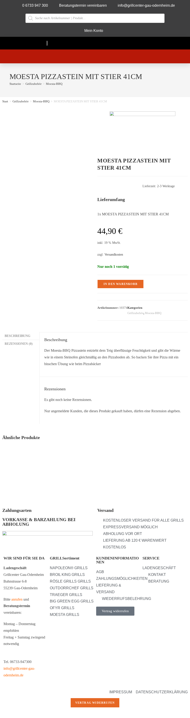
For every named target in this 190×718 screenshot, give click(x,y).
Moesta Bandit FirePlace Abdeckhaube (93, 475)
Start (5, 101)
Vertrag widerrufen (95, 702)
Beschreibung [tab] (17, 336)
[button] (137, 43)
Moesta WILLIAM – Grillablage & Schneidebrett (153, 477)
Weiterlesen (14, 499)
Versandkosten (113, 254)
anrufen (16, 599)
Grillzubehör (20, 101)
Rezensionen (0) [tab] (19, 343)
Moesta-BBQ (54, 84)
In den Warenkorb (120, 284)
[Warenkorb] (85, 56)
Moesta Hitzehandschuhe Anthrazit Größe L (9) (27, 477)
